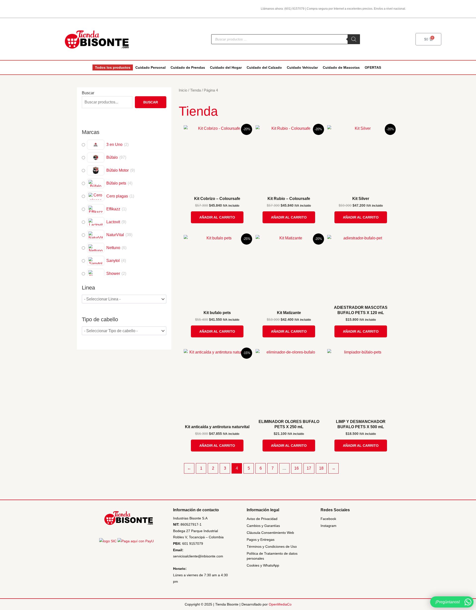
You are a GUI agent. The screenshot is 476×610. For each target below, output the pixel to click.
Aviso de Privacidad (262, 519)
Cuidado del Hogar (226, 67)
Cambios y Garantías (263, 526)
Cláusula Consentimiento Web (270, 533)
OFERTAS (373, 67)
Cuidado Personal (150, 67)
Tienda (195, 90)
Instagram (328, 526)
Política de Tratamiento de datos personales (272, 555)
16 (296, 468)
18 (321, 468)
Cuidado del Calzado (264, 67)
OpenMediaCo (280, 604)
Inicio (183, 90)
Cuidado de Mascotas (341, 67)
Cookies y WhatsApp (263, 565)
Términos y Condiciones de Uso (272, 546)
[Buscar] (354, 39)
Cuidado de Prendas (188, 67)
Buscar (88, 93)
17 (309, 468)
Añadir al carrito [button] (217, 217)
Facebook (328, 519)
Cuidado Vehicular (302, 67)
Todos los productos (112, 67)
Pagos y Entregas (260, 540)
